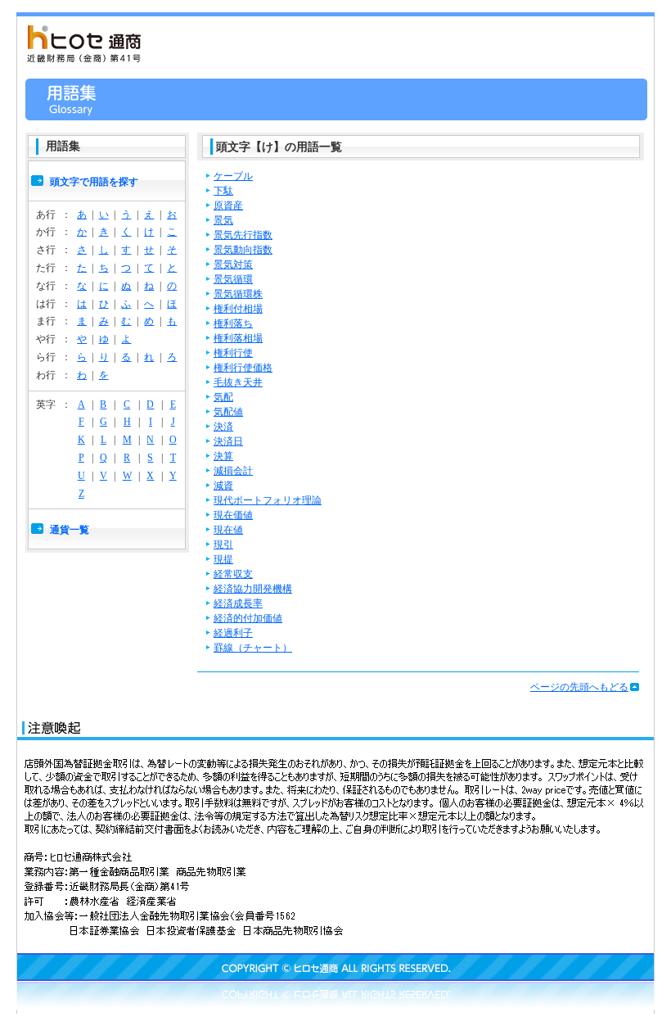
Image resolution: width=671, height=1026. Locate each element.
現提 (223, 559)
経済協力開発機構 (253, 588)
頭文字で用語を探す (94, 182)
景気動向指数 (243, 249)
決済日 (228, 441)
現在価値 (233, 515)
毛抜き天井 (238, 382)
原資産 (228, 205)
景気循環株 (238, 294)
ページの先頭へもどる (579, 687)
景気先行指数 (243, 235)
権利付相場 (238, 308)
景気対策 (233, 264)
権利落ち (233, 323)
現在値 (228, 530)
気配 (223, 397)
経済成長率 (238, 603)
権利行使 (233, 353)
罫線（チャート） (253, 647)
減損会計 (233, 471)
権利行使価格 (243, 367)
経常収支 (233, 574)
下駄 (223, 191)
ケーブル (233, 176)
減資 (223, 485)
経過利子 (233, 633)
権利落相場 (238, 338)
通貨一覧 (69, 530)
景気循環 (233, 279)
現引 (223, 544)
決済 (223, 426)
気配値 (228, 412)
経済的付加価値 (248, 618)
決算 (223, 456)
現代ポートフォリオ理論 (268, 500)
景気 (223, 220)
